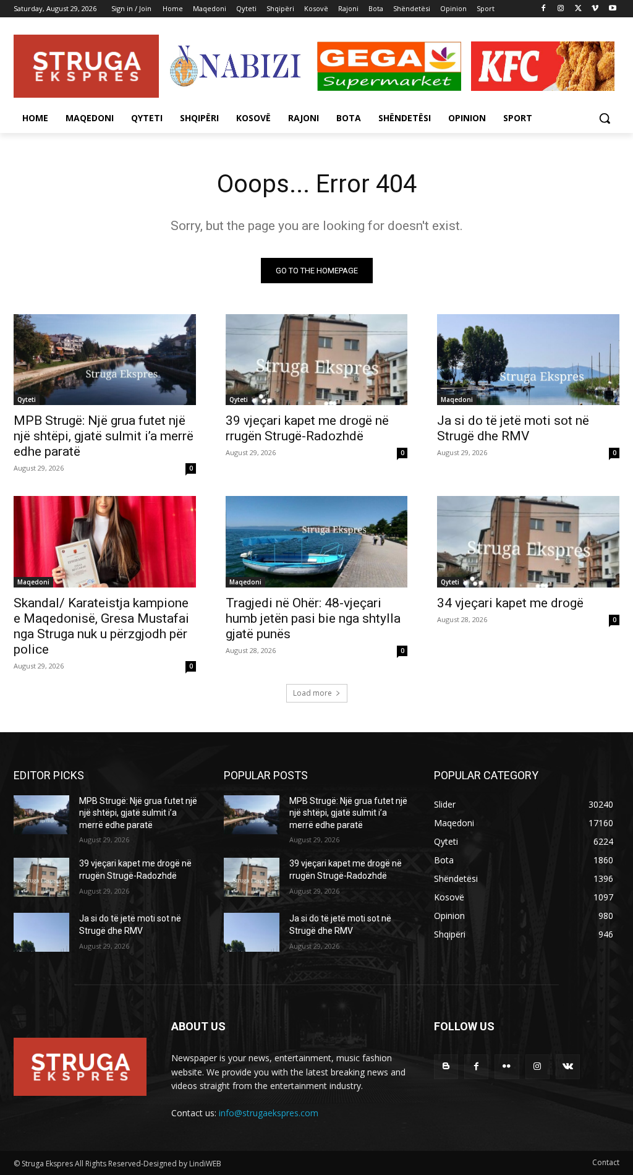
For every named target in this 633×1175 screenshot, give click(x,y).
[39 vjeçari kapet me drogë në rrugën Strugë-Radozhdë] (317, 359)
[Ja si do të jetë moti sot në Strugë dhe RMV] (528, 359)
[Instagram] (561, 9)
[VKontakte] (568, 1066)
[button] (604, 118)
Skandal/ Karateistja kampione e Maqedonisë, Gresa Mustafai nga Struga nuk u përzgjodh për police (101, 626)
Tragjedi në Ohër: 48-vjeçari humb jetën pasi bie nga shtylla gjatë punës (313, 618)
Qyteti (26, 399)
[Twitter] (578, 9)
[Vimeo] (595, 9)
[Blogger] (446, 1066)
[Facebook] (544, 9)
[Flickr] (507, 1066)
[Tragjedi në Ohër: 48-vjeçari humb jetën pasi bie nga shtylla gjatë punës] (317, 541)
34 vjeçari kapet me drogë (510, 603)
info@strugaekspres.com (268, 1113)
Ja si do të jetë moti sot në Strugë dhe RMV (513, 428)
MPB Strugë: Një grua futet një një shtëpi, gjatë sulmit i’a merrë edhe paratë (103, 436)
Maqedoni (457, 399)
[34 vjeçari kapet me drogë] (528, 541)
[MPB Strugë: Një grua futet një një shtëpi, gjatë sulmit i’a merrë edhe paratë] (105, 359)
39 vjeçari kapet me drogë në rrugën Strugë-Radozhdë (307, 428)
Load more (312, 693)
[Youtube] (612, 9)
